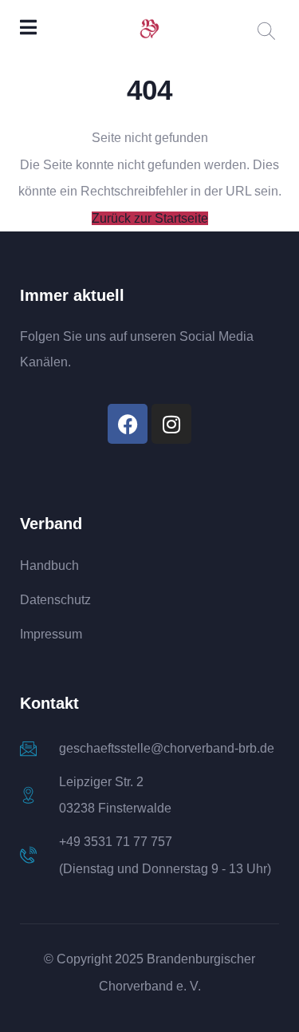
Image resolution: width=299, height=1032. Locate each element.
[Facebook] (128, 424)
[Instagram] (171, 424)
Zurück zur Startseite (150, 218)
